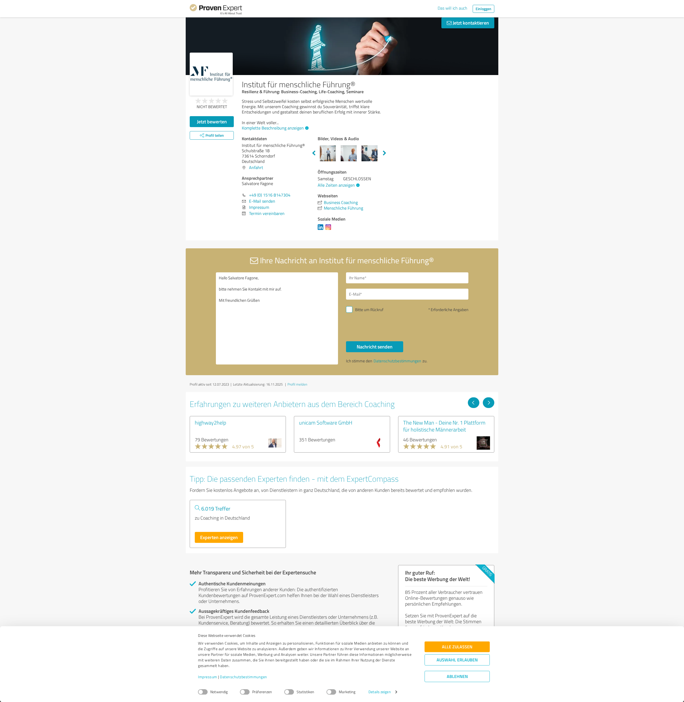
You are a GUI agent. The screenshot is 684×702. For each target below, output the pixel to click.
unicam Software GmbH (325, 422)
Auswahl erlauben (457, 660)
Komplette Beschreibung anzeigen (273, 128)
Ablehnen (457, 676)
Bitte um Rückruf (369, 309)
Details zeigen (379, 692)
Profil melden (297, 384)
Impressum (207, 677)
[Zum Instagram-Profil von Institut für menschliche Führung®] (329, 230)
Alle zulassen (457, 647)
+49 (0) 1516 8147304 (269, 195)
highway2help (210, 422)
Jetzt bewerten (212, 121)
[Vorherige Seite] (473, 402)
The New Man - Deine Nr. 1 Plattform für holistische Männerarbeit (444, 426)
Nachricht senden (374, 346)
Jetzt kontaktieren (470, 22)
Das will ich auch (452, 8)
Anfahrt (256, 167)
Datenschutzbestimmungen (243, 677)
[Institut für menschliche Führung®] (211, 74)
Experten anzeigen (219, 537)
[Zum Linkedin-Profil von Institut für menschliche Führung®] (321, 230)
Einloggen (483, 8)
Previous (313, 153)
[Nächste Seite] (488, 402)
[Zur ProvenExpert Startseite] (216, 10)
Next (384, 153)
